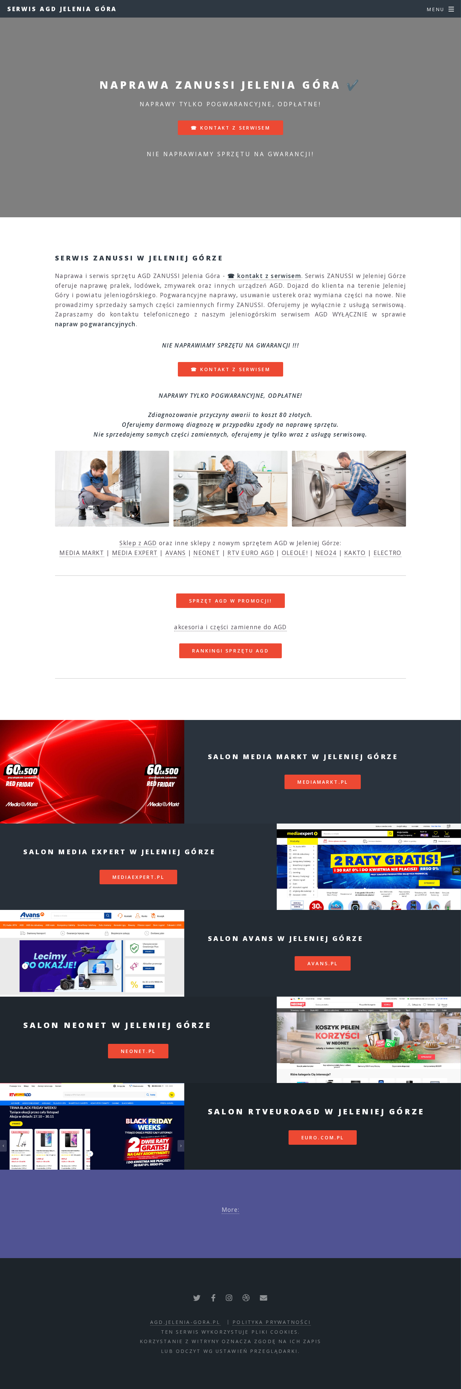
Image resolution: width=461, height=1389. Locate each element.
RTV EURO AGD (250, 553)
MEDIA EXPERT (135, 553)
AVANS (175, 553)
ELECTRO (388, 553)
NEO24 (326, 553)
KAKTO (355, 553)
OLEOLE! (295, 553)
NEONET (206, 553)
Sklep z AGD (138, 543)
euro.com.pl (322, 1137)
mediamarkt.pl (322, 782)
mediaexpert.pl (138, 877)
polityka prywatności (271, 1322)
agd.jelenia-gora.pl (185, 1322)
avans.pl (322, 963)
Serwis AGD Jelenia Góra (62, 9)
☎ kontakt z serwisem (230, 127)
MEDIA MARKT (81, 553)
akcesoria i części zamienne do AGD (230, 627)
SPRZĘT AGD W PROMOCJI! (230, 601)
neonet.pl (138, 1051)
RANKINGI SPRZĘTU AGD (230, 650)
